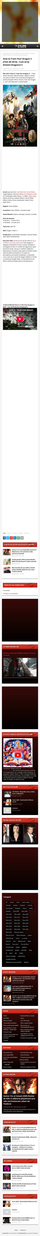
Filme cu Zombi (7, 1020)
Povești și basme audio (27, 1057)
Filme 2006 (24, 911)
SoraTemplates (13, 1233)
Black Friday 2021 (8, 1062)
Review (17, 950)
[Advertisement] (20, 22)
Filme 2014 (17, 920)
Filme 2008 (17, 914)
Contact (15, 808)
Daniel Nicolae (8, 69)
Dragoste (17, 908)
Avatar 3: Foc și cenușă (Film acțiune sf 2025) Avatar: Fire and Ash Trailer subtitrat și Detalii (24, 551)
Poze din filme (25, 944)
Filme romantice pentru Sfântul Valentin (27, 1030)
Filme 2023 (17, 929)
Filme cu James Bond (26, 1023)
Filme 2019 (9, 926)
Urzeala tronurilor (11, 959)
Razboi (18, 947)
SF (6, 953)
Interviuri (8, 941)
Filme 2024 (25, 929)
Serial (30, 950)
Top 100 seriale (24, 1020)
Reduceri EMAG (24, 1060)
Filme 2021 (25, 926)
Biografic (22, 905)
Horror (18, 938)
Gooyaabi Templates (32, 1233)
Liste (14, 941)
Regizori (24, 947)
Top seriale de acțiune (10, 1023)
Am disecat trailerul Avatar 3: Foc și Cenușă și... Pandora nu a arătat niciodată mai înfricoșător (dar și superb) (23, 1148)
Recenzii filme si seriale (27, 1016)
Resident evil (9, 950)
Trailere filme (21, 956)
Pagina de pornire (8, 53)
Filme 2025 (9, 932)
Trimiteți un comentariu (10, 593)
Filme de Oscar (10, 935)
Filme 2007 (9, 914)
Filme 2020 (17, 926)
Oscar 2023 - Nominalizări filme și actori (22, 801)
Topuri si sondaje (10, 956)
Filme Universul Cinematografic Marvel (27, 1026)
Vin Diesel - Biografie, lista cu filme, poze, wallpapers (23, 793)
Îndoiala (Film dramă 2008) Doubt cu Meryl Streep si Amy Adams (23, 1219)
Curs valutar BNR (8, 1055)
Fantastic (8, 911)
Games (30, 935)
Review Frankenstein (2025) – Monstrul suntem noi (24, 1138)
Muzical (8, 944)
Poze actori (15, 944)
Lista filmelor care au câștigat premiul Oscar (26, 1034)
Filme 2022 (9, 929)
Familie (31, 908)
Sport (10, 953)
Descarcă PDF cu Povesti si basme (28, 1063)
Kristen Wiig (32, 196)
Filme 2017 (17, 923)
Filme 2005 (16, 911)
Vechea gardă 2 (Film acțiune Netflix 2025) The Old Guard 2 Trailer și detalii (24, 560)
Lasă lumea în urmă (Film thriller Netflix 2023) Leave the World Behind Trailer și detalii (24, 1176)
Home (5, 1016)
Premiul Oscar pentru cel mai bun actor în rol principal (10, 1036)
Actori (18, 902)
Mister (29, 941)
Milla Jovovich (21, 941)
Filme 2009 (25, 914)
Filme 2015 (25, 920)
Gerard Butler (31, 192)
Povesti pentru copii (26, 1052)
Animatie (14, 533)
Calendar (7, 1064)
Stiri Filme (6, 1018)
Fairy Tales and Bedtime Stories (10, 1058)
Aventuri (20, 533)
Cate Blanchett (21, 192)
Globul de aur (9, 938)
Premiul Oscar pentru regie (28, 1038)
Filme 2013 (9, 920)
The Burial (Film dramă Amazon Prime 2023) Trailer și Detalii (24, 1185)
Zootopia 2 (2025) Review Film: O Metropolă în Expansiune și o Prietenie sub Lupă (22, 988)
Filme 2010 (9, 917)
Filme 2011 (17, 917)
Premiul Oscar (10, 947)
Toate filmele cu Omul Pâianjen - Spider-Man (10, 1028)
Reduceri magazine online (28, 1067)
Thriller (21, 953)
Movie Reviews (24, 1055)
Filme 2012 (25, 917)
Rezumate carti (7, 1052)
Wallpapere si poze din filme (14, 962)
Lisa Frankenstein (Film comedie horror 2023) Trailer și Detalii (22, 1167)
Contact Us (23, 1230)
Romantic (24, 950)
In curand (24, 938)
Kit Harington (28, 194)
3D (6, 902)
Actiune (9, 533)
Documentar (9, 908)
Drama (25, 908)
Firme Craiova (7, 1067)
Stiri (16, 953)
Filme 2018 (25, 923)
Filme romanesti (21, 935)
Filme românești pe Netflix (11, 1025)
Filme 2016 (9, 923)
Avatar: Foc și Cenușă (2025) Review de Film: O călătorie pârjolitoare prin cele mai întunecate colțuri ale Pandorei (24, 998)
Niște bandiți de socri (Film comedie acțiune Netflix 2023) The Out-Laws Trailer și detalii (23, 569)
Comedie (16, 53)
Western (26, 962)
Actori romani (26, 902)
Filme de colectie (18, 932)
